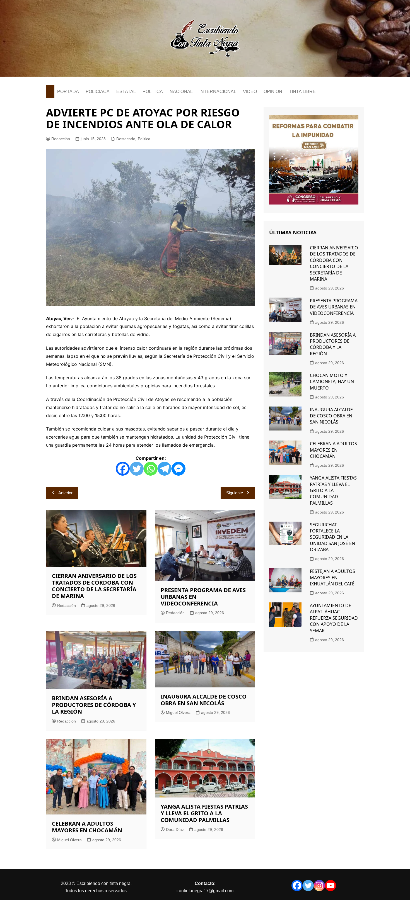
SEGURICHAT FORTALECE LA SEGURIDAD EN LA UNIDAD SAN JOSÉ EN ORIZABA (332, 537)
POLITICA (153, 91)
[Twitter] (137, 469)
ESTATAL (126, 91)
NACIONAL (181, 91)
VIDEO (250, 91)
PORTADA (68, 91)
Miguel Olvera (178, 712)
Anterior (65, 492)
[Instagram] (319, 885)
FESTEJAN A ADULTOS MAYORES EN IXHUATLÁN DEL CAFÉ (332, 577)
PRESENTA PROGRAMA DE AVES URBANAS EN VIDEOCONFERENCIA (334, 307)
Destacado (125, 139)
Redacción (60, 139)
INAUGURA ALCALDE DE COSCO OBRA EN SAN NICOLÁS (204, 700)
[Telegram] (165, 469)
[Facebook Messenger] (178, 469)
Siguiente (234, 492)
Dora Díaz (175, 829)
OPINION (273, 91)
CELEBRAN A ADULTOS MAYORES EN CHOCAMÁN (87, 827)
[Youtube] (330, 885)
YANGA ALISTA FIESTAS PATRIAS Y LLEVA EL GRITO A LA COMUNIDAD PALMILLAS (204, 813)
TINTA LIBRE (302, 91)
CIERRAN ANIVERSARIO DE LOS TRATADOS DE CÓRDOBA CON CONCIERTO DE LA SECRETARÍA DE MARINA (94, 586)
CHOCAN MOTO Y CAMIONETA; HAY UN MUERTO (332, 381)
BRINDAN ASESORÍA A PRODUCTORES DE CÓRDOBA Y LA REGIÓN (94, 704)
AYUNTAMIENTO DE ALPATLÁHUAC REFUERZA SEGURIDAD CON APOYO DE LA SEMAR (334, 618)
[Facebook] (123, 469)
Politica (144, 139)
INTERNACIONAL (217, 91)
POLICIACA (98, 91)
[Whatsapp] (151, 469)
